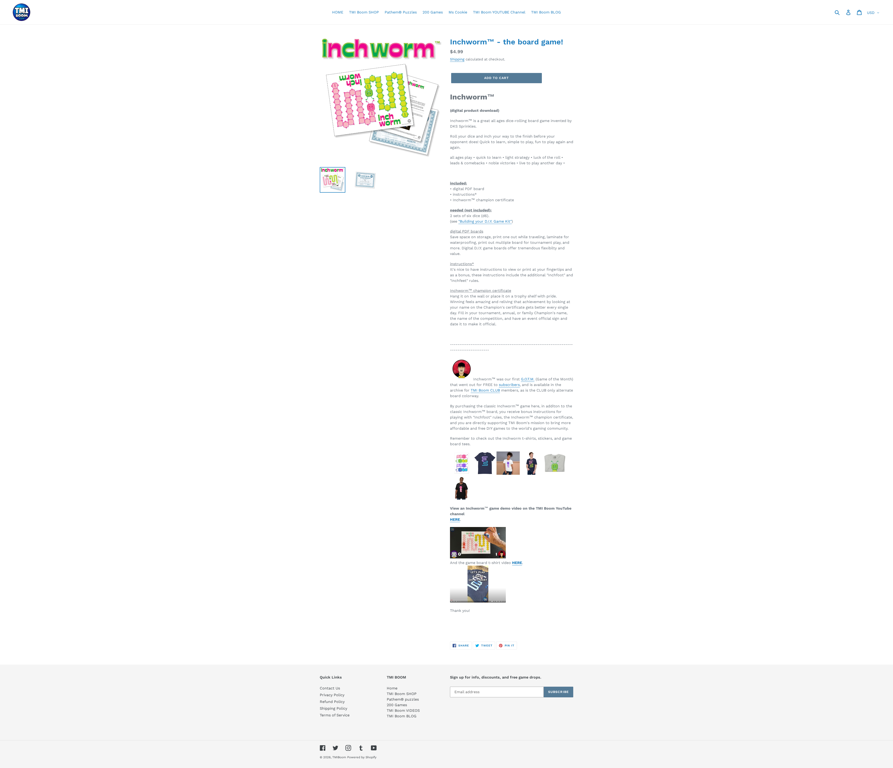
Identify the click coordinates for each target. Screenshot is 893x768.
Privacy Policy (332, 695)
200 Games (397, 705)
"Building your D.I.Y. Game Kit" (485, 221)
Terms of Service (335, 715)
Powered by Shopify (362, 757)
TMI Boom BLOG (402, 716)
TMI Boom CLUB (485, 390)
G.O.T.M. (527, 379)
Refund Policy (332, 701)
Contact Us (330, 688)
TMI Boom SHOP (402, 694)
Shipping (457, 59)
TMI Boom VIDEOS (403, 710)
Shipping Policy (333, 708)
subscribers (509, 384)
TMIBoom (339, 757)
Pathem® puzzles (403, 699)
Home (392, 688)
